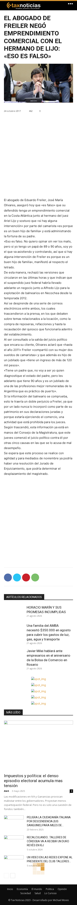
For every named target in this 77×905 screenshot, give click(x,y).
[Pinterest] (26, 577)
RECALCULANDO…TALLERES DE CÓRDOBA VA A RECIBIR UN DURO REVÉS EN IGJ (48, 841)
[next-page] (12, 875)
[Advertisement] (38, 159)
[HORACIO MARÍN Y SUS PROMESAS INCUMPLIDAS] (14, 612)
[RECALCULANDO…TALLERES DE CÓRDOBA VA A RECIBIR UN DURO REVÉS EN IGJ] (14, 842)
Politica (50, 889)
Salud (38, 893)
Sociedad (25, 893)
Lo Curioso (50, 893)
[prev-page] (6, 875)
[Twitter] (17, 577)
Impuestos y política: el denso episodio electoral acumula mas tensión (33, 780)
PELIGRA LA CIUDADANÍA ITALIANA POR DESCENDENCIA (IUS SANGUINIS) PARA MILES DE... (49, 821)
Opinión (62, 889)
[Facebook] (8, 577)
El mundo (37, 889)
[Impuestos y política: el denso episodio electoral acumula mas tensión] (38, 746)
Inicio (10, 889)
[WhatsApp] (35, 577)
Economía (22, 889)
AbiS (6, 790)
